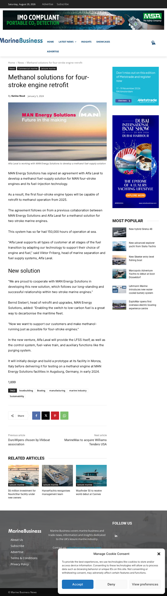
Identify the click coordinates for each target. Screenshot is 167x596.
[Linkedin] (116, 536)
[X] (46, 416)
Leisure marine (48, 68)
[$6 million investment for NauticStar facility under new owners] (23, 475)
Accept (77, 584)
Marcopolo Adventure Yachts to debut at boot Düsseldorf (142, 274)
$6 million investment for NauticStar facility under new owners (22, 494)
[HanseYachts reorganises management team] (57, 475)
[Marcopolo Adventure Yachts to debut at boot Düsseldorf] (119, 274)
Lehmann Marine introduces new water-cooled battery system (141, 289)
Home (11, 62)
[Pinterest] (55, 416)
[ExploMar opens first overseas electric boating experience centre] (119, 305)
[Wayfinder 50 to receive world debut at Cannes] (91, 475)
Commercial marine (27, 68)
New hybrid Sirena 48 (140, 229)
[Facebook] (36, 416)
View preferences (145, 584)
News (21, 62)
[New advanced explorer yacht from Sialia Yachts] (119, 246)
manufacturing (57, 390)
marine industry (78, 390)
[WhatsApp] (64, 416)
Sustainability (17, 396)
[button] (159, 554)
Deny (111, 584)
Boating (41, 390)
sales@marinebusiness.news (84, 547)
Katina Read (18, 95)
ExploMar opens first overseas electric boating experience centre (142, 305)
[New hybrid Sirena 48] (119, 232)
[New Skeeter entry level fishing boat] (119, 260)
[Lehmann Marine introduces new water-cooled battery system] (119, 289)
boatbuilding (26, 390)
